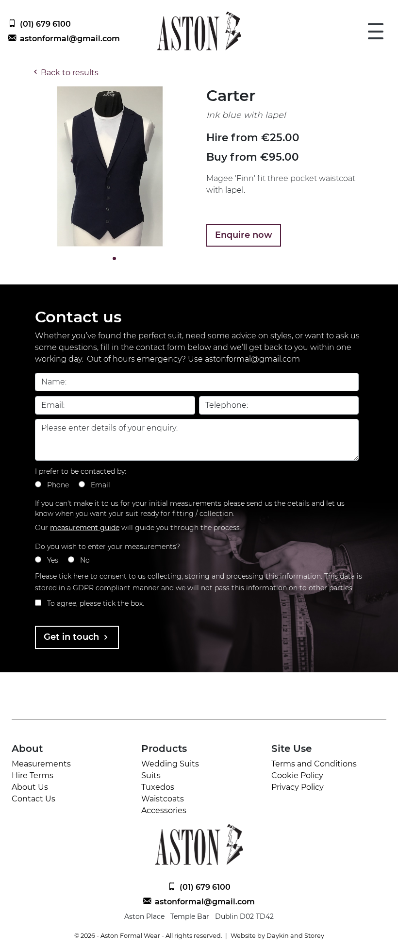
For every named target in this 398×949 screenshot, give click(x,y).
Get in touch (72, 637)
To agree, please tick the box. (95, 603)
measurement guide (84, 527)
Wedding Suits (170, 763)
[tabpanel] (112, 166)
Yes (52, 560)
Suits (151, 775)
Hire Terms (32, 775)
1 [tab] (111, 259)
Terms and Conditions (314, 763)
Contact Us (33, 798)
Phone (58, 485)
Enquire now (243, 235)
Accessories (163, 810)
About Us (30, 787)
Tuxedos (157, 787)
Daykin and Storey (295, 935)
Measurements (41, 763)
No (85, 560)
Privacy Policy (297, 787)
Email (100, 485)
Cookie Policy (297, 775)
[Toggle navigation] (376, 31)
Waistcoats (162, 798)
